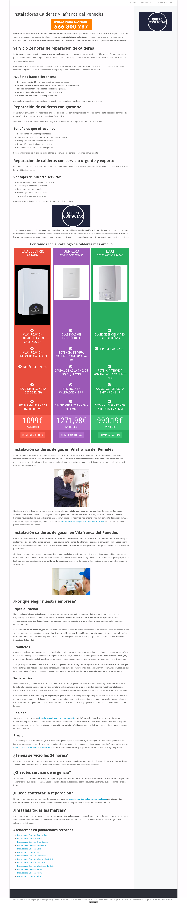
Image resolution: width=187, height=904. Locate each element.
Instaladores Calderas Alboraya (31, 876)
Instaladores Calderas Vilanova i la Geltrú (35, 859)
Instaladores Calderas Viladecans (31, 855)
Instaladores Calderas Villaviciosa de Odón (35, 866)
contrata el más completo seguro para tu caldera (82, 521)
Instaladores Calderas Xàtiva (29, 869)
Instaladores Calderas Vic (28, 852)
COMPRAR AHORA (71, 435)
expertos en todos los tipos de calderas (88, 799)
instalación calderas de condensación (57, 718)
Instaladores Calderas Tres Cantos (32, 842)
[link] (171, 3)
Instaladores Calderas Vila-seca (31, 862)
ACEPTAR (93, 902)
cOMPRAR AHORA (32, 435)
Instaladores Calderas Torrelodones (33, 835)
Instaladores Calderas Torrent (30, 838)
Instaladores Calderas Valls (29, 848)
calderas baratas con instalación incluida (32, 747)
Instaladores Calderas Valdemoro (31, 845)
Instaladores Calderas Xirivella (30, 872)
